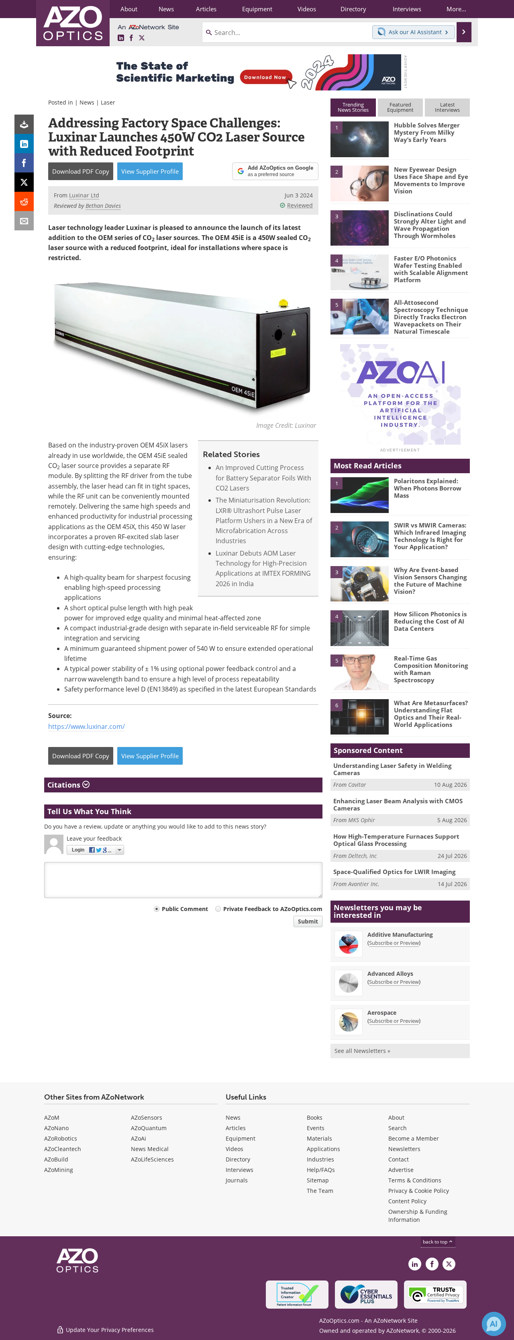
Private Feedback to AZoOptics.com (272, 909)
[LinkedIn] (24, 143)
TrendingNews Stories (353, 107)
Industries (320, 1159)
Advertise (401, 1170)
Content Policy (407, 1201)
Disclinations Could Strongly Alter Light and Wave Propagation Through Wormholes (430, 225)
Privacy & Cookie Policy (418, 1190)
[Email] (24, 220)
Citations (64, 785)
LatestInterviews (447, 107)
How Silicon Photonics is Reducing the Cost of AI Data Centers (430, 621)
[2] (359, 183)
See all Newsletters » (362, 1051)
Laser (108, 102)
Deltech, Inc (362, 856)
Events (315, 1128)
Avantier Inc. (363, 884)
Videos (234, 1149)
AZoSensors (146, 1117)
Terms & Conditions (414, 1180)
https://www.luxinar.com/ (86, 726)
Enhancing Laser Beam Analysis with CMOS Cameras (398, 804)
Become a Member (413, 1138)
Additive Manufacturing (400, 934)
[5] (359, 316)
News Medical (150, 1149)
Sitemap (318, 1180)
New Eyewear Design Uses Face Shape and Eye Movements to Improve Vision (431, 180)
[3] (359, 227)
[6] (359, 716)
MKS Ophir (361, 820)
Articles (236, 1128)
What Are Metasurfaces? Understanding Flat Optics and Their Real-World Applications (431, 713)
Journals (237, 1180)
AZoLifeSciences (152, 1159)
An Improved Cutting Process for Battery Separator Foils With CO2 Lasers (263, 477)
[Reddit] (24, 201)
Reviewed (300, 205)
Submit (308, 921)
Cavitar (357, 784)
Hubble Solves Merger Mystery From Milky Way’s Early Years (427, 132)
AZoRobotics (60, 1138)
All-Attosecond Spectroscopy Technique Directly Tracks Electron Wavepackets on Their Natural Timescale (431, 316)
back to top (436, 1241)
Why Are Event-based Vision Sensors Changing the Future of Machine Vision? (430, 580)
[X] (24, 182)
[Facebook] (24, 162)
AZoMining (58, 1170)
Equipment (240, 1138)
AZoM (51, 1117)
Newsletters (404, 1149)
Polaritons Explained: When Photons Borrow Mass (427, 488)
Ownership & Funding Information (417, 1215)
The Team (320, 1190)
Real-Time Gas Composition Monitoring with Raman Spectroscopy (431, 669)
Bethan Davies (103, 205)
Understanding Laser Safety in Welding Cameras (392, 769)
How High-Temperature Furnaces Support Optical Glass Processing (396, 840)
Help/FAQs (321, 1170)
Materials (319, 1138)
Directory (238, 1159)
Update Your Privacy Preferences (109, 1330)
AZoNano (56, 1128)
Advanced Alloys (390, 973)
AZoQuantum (149, 1128)
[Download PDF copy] (24, 124)
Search (397, 1128)
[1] (359, 138)
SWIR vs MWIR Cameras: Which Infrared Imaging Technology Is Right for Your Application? (430, 536)
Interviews (239, 1170)
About (396, 1117)
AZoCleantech (62, 1149)
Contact (398, 1159)
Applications (323, 1149)
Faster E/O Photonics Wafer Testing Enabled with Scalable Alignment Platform (431, 269)
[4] (359, 271)
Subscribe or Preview (394, 942)
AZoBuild (56, 1159)
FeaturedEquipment (400, 107)
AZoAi (138, 1138)
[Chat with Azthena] (494, 1324)
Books (314, 1117)
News (87, 102)
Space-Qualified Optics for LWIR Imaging (394, 872)
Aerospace (381, 1012)
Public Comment (185, 909)
